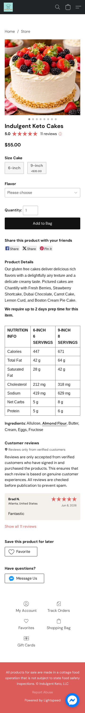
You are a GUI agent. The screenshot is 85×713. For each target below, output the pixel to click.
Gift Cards (26, 645)
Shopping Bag (59, 627)
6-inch (14, 167)
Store (25, 31)
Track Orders (58, 610)
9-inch (36, 168)
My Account (26, 610)
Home (10, 31)
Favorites (26, 627)
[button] (8, 7)
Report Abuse (42, 692)
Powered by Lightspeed (43, 700)
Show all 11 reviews (20, 526)
